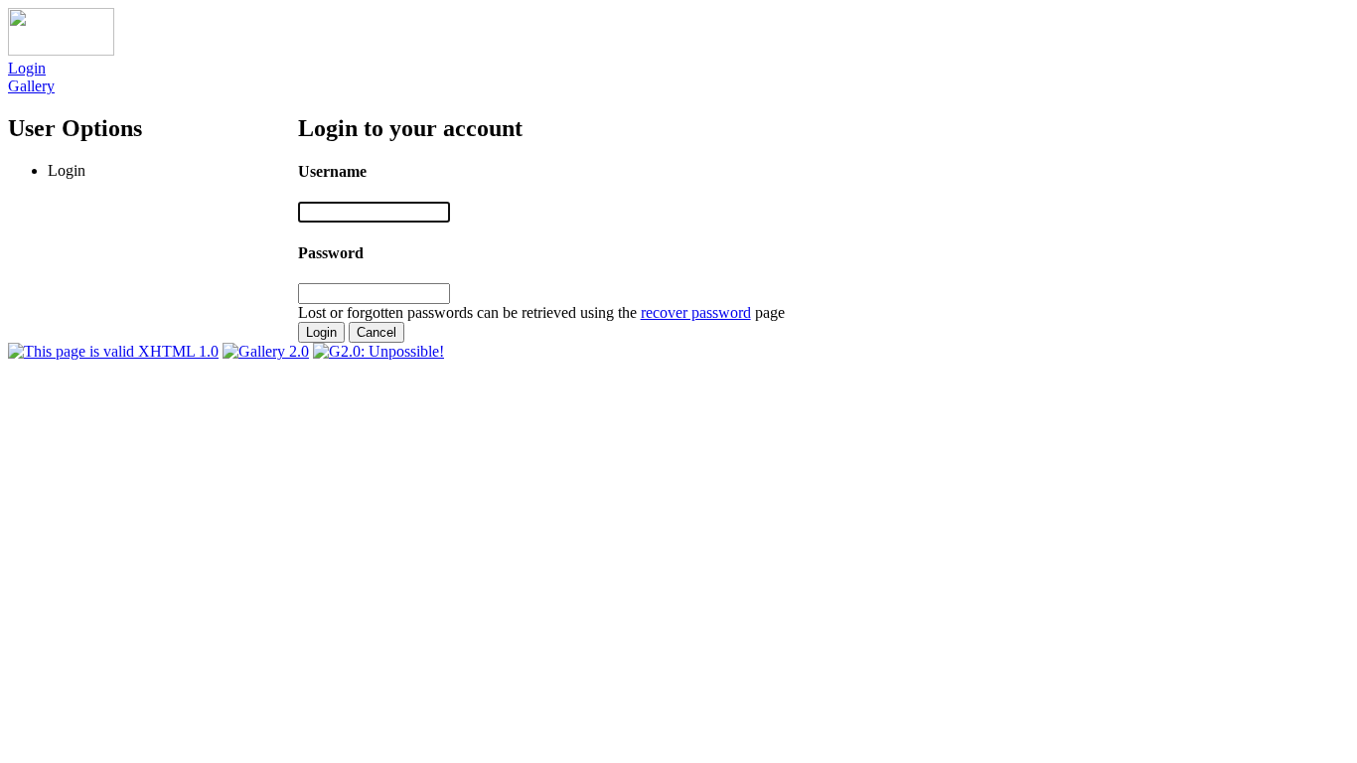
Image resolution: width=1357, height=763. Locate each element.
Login (27, 68)
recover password (696, 312)
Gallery (31, 85)
